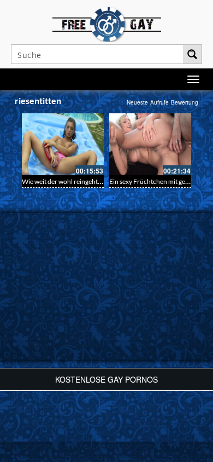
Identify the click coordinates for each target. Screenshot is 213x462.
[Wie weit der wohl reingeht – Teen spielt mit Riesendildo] (63, 144)
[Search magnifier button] (192, 54)
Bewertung (184, 102)
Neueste (137, 102)
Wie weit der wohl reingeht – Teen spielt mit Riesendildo (100, 181)
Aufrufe (159, 102)
